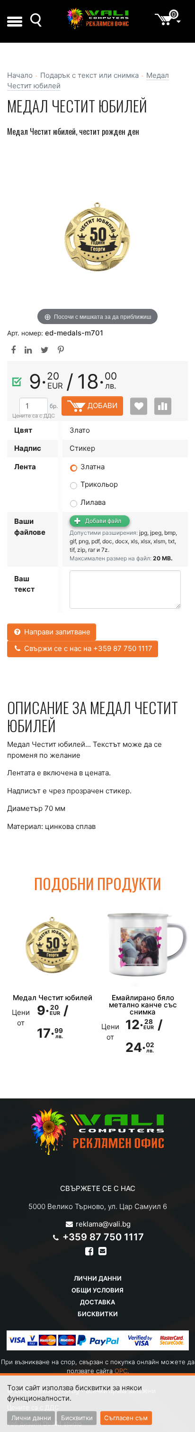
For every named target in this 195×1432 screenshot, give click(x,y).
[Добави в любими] (138, 406)
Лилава (93, 502)
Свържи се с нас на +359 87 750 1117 (87, 648)
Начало (20, 75)
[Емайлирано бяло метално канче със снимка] (142, 945)
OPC (121, 1371)
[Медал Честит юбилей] (52, 945)
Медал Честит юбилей (52, 997)
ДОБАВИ (101, 405)
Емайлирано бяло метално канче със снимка (143, 1004)
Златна (92, 466)
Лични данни (98, 1278)
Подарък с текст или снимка (89, 75)
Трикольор (99, 484)
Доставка (97, 1302)
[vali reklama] (97, 18)
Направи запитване (56, 631)
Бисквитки (98, 1314)
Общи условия (97, 1290)
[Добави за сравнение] (162, 406)
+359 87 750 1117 (103, 1237)
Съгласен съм (126, 1418)
